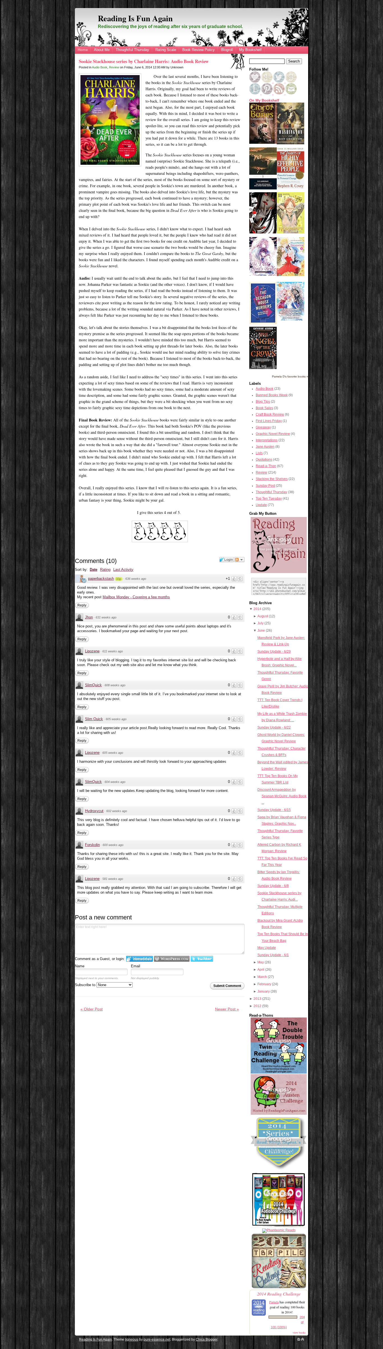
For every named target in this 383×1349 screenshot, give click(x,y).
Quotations (264, 459)
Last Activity (123, 569)
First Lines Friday (269, 421)
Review (114, 67)
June (261, 630)
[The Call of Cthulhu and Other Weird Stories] (263, 188)
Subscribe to (85, 985)
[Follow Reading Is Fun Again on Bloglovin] (254, 81)
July (260, 623)
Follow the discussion (239, 559)
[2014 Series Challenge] (279, 1170)
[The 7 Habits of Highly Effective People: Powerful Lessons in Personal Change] (290, 188)
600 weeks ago (113, 845)
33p (118, 579)
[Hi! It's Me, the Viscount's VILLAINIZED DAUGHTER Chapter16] (290, 275)
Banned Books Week (272, 395)
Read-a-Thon (266, 466)
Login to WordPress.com (172, 959)
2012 (257, 1006)
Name (79, 966)
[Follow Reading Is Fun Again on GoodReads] (291, 81)
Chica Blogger (206, 1339)
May (260, 962)
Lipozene (92, 651)
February (264, 984)
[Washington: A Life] (290, 143)
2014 (257, 609)
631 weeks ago (106, 617)
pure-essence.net (157, 1339)
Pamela (274, 1302)
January (263, 991)
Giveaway (263, 427)
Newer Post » (227, 1009)
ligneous (131, 1339)
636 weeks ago (135, 578)
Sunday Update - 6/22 (274, 727)
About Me (102, 50)
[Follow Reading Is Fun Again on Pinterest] (267, 93)
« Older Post (91, 1009)
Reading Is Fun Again (135, 18)
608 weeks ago (115, 685)
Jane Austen (265, 446)
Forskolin (92, 845)
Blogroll (227, 50)
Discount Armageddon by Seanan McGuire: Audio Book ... (281, 796)
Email (135, 966)
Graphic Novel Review (273, 433)
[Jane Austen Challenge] (279, 1113)
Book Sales (264, 408)
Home (83, 50)
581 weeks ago (112, 878)
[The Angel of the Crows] (263, 368)
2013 (257, 998)
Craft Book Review (270, 414)
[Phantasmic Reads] (279, 1230)
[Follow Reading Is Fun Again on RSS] (279, 93)
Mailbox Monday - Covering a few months (136, 597)
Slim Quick (94, 719)
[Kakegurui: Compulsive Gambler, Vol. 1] (263, 232)
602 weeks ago (116, 811)
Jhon (89, 617)
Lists (259, 453)
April (260, 969)
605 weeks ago (116, 719)
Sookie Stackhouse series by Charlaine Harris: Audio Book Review (144, 61)
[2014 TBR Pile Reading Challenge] (279, 1288)
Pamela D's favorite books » (290, 376)
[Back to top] (302, 1339)
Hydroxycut (94, 811)
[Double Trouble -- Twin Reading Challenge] (279, 1072)
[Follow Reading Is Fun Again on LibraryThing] (255, 93)
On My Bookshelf (264, 101)
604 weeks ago (115, 782)
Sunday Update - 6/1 (273, 955)
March (262, 977)
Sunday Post (265, 485)
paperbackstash (101, 578)
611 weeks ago (112, 651)
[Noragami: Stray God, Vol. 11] (290, 232)
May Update (266, 947)
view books (299, 1332)
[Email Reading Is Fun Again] (291, 93)
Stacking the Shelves (272, 479)
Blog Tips (263, 401)
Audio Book (99, 67)
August (262, 616)
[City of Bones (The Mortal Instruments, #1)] (263, 142)
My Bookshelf (250, 50)
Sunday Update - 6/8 (273, 885)
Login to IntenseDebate (139, 959)
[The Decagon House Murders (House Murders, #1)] (263, 323)
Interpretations (267, 440)
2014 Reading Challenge (279, 1294)
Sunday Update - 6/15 (274, 810)
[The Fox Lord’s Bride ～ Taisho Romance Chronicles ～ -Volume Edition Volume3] (263, 274)
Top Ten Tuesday (269, 498)
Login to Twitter (202, 959)
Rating (105, 569)
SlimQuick (93, 685)
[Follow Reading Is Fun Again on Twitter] (279, 81)
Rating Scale (165, 50)
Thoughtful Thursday (132, 50)
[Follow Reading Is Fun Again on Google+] (267, 81)
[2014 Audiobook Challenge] (279, 1227)
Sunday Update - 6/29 (274, 651)
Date (93, 569)
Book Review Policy (198, 50)
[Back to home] (298, 1339)
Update (261, 505)
